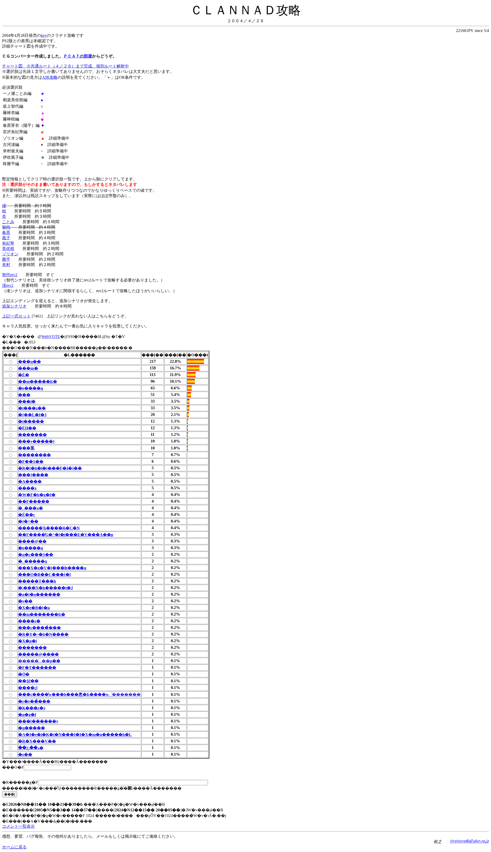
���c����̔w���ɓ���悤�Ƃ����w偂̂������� (79, 694)
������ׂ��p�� (39, 661)
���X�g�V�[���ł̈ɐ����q (52, 568)
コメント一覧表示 (18, 826)
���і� (27, 401)
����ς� (29, 621)
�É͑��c (26, 515)
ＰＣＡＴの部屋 (77, 56)
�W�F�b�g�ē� (36, 495)
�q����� (31, 728)
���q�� (29, 361)
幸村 (6, 265)
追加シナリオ (14, 306)
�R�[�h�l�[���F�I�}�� (50, 468)
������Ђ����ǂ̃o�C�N (49, 528)
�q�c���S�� (35, 554)
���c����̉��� (39, 628)
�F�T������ (37, 667)
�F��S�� (30, 461)
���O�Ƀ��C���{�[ (44, 574)
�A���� (30, 481)
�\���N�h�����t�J (45, 588)
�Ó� (23, 674)
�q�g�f (27, 714)
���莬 (26, 448)
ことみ (8, 222)
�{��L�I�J (32, 415)
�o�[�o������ (39, 594)
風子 (6, 238)
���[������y (38, 721)
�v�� (25, 601)
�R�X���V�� (37, 741)
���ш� (28, 368)
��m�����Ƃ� (37, 381)
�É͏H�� (27, 428)
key (44, 35)
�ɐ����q (30, 388)
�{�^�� (28, 521)
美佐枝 (8, 248)
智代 (6, 227)
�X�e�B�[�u (34, 608)
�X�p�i (27, 641)
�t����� (31, 421)
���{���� (33, 475)
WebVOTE (50, 336)
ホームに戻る (14, 847)
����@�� (32, 541)
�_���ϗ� (30, 508)
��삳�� (28, 681)
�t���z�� (32, 408)
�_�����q (32, 561)
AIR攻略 (50, 77)
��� (24, 395)
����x (27, 488)
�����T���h (37, 581)
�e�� (25, 754)
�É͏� (23, 375)
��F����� (33, 501)
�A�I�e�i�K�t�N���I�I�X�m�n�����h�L (75, 734)
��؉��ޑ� (30, 748)
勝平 (6, 259)
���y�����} (36, 441)
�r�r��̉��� (34, 701)
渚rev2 (7, 285)
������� (32, 435)
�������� (34, 455)
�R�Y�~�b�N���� (43, 634)
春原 (6, 232)
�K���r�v (32, 708)
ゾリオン (10, 254)
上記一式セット (16, 316)
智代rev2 (9, 274)
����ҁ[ (28, 688)
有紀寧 (8, 243)
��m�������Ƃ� (41, 614)
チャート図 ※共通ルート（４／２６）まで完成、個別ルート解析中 (65, 66)
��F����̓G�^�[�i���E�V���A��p (65, 534)
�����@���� (38, 654)
